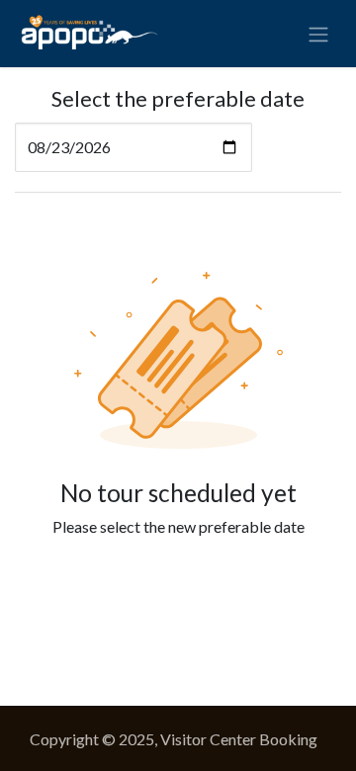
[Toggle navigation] (318, 33)
